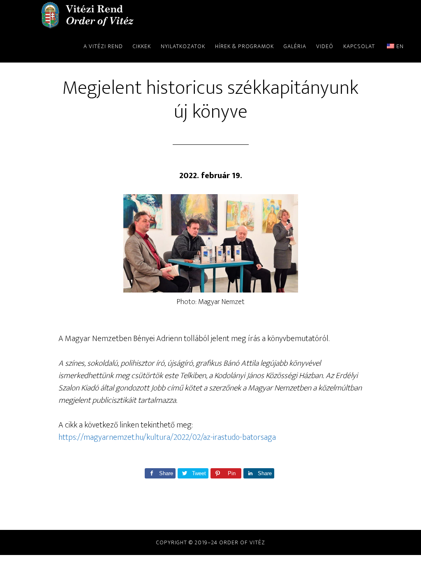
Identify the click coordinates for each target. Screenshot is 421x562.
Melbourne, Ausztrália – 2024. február (87, 15)
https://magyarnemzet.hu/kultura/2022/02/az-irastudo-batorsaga (167, 437)
